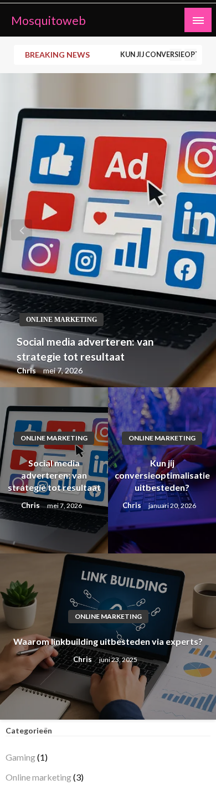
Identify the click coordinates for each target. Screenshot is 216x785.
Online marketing (61, 320)
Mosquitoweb (48, 20)
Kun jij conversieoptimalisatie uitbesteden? (166, 54)
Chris (27, 370)
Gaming (20, 757)
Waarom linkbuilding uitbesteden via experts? (108, 641)
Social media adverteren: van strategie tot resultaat (85, 349)
